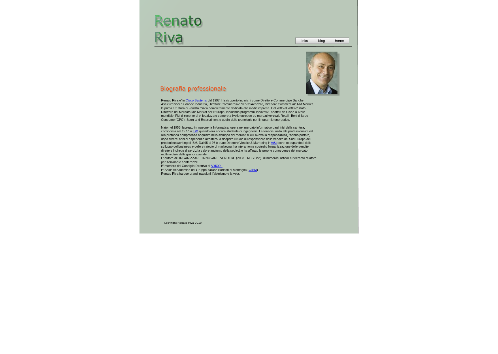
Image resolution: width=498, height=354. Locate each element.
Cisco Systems (196, 100)
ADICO (216, 165)
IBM (195, 131)
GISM (253, 170)
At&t (274, 142)
